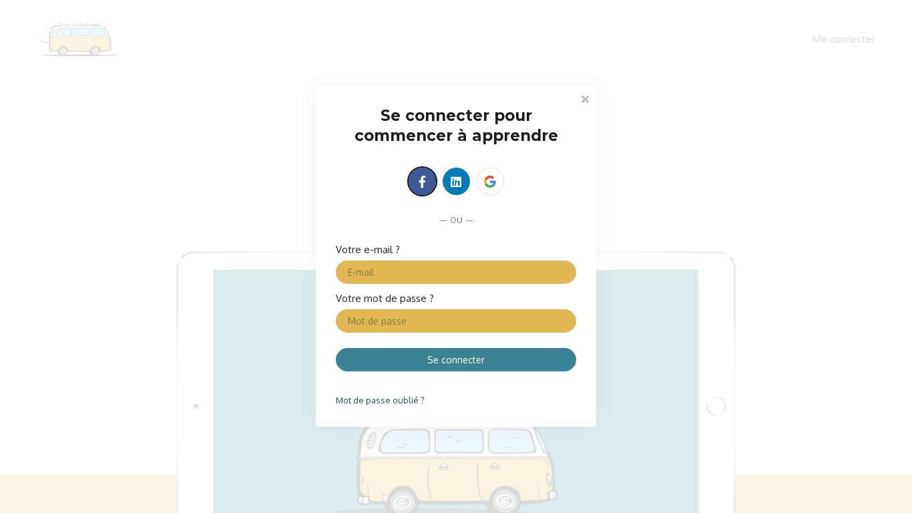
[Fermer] (585, 98)
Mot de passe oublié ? (380, 400)
